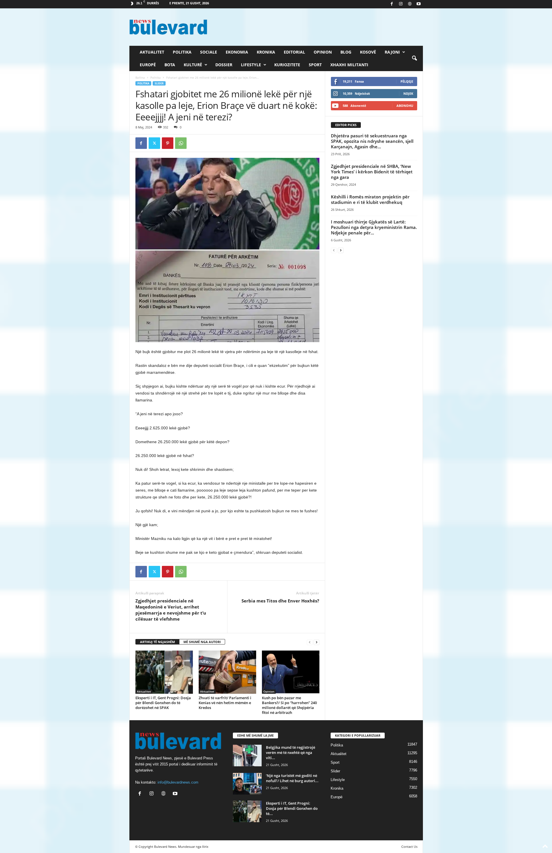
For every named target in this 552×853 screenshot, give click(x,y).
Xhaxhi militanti (349, 64)
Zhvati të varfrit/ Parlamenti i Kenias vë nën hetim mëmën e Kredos (225, 702)
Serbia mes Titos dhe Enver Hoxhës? (280, 601)
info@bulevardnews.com (178, 782)
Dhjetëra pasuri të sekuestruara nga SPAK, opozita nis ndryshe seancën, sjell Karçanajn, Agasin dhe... (372, 141)
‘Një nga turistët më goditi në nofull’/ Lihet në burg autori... (292, 778)
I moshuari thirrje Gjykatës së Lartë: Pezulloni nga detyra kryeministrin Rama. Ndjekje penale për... (374, 227)
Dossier (223, 64)
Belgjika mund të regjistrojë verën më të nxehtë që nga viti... (290, 752)
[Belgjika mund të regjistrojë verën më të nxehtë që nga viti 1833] (247, 755)
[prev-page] (310, 642)
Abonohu (404, 105)
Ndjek (408, 93)
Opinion (323, 52)
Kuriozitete (287, 64)
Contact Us (409, 846)
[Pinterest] (167, 143)
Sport (315, 64)
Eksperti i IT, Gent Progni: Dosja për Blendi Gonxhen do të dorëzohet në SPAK (163, 702)
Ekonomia (237, 52)
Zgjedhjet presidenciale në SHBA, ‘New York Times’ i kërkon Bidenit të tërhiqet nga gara (372, 171)
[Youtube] (418, 4)
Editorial (294, 52)
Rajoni (392, 52)
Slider (159, 83)
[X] (154, 143)
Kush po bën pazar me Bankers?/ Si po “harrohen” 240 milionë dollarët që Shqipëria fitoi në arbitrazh (289, 705)
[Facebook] (391, 4)
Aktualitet (152, 52)
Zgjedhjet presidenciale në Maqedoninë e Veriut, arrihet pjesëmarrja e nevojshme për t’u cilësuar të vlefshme (170, 610)
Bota (169, 64)
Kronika (266, 52)
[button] (414, 58)
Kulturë (193, 64)
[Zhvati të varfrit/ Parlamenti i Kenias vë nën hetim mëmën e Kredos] (227, 672)
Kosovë (368, 52)
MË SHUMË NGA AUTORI (202, 642)
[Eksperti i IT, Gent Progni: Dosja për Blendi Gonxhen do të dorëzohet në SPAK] (164, 672)
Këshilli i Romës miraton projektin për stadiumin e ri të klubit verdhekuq (370, 199)
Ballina (140, 77)
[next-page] (316, 642)
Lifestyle (251, 64)
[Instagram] (400, 4)
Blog (345, 52)
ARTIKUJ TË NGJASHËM (157, 642)
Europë (148, 64)
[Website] (409, 4)
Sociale (208, 52)
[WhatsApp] (181, 143)
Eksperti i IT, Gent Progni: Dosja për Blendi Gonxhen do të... (292, 808)
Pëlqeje (406, 81)
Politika (182, 52)
